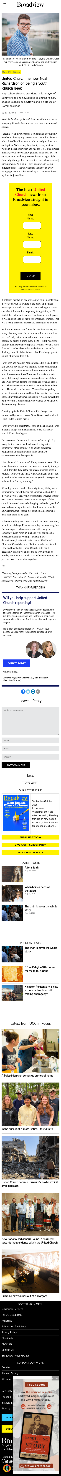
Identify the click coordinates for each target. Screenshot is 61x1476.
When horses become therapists (37, 888)
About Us (7, 1344)
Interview (30, 783)
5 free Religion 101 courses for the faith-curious (40, 969)
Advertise (7, 1320)
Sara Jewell (11, 112)
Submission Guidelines (14, 1326)
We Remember (9, 1379)
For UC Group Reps (12, 1314)
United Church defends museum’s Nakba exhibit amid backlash (30, 1183)
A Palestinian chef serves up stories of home (27, 1075)
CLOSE (55, 1378)
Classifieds (7, 1338)
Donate (6, 1367)
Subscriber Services (12, 1309)
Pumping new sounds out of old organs (24, 1296)
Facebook (7, 1396)
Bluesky (6, 1408)
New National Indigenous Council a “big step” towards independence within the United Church (30, 1240)
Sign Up (31, 276)
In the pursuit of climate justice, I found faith (27, 1129)
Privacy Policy (9, 1332)
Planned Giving (10, 1373)
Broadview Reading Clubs (15, 1355)
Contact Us (8, 1349)
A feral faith (31, 867)
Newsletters (8, 1391)
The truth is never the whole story (41, 908)
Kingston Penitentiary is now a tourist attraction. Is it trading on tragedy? (41, 990)
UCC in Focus (11, 71)
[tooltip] (23, 691)
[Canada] (9, 1461)
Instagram (7, 1402)
